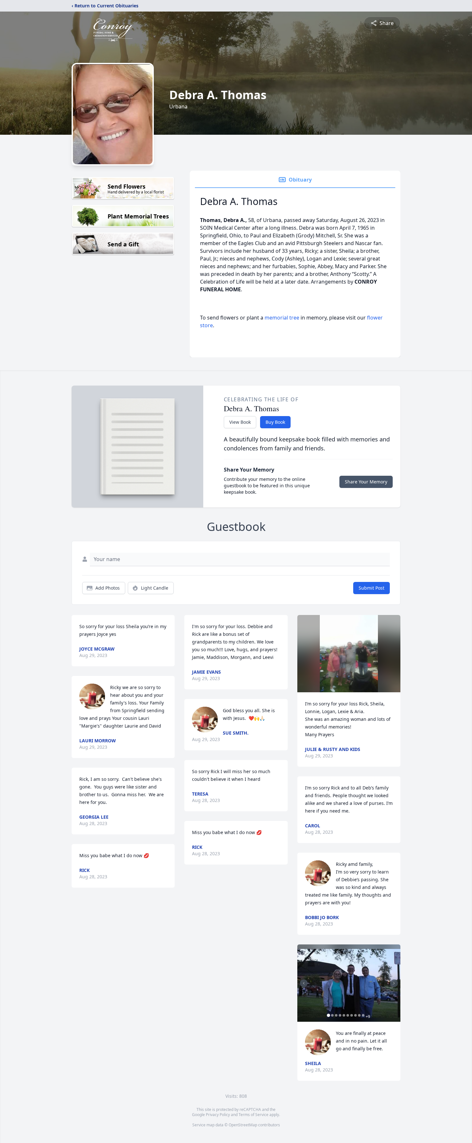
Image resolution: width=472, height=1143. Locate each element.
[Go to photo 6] (347, 1015)
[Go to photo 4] (340, 1015)
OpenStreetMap (243, 1125)
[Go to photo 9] (359, 1015)
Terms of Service (253, 1114)
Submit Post (371, 588)
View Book (240, 422)
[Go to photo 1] (328, 1015)
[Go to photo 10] (363, 1015)
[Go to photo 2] (332, 1015)
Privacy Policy (218, 1114)
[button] (349, 653)
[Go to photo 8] (355, 1015)
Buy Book (275, 422)
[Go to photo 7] (351, 1015)
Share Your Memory (366, 482)
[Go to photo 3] (336, 1015)
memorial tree (282, 317)
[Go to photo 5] (344, 1015)
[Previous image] (304, 983)
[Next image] (394, 983)
